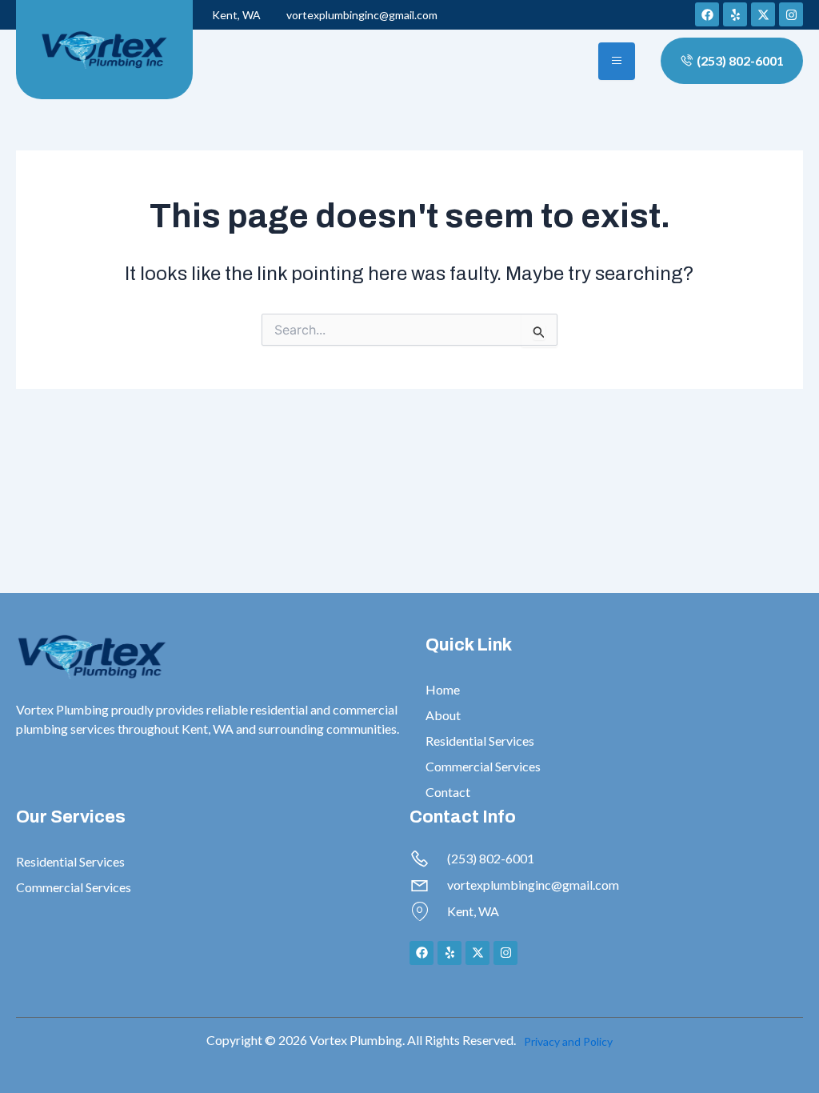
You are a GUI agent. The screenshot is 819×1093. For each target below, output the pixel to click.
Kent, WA (236, 15)
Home (442, 689)
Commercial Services (483, 766)
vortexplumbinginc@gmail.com (361, 15)
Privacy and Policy (568, 1041)
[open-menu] (616, 61)
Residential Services (479, 740)
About (443, 715)
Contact (447, 791)
